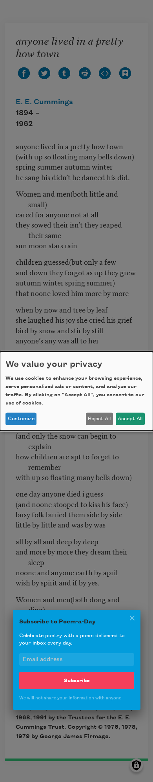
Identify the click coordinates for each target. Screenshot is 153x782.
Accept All (130, 418)
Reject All (99, 418)
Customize (21, 418)
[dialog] (76, 390)
